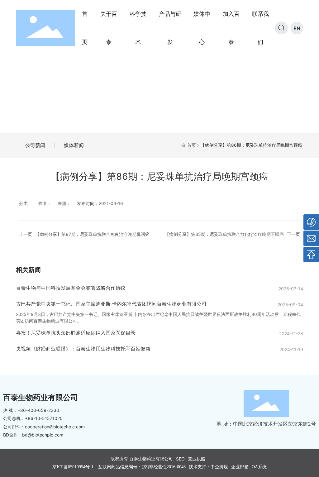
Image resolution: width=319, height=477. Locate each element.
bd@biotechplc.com (42, 434)
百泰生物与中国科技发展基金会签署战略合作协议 (71, 288)
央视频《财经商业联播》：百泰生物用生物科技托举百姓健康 (83, 349)
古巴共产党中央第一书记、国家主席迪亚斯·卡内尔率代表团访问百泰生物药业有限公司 (111, 304)
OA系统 (259, 467)
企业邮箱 (240, 467)
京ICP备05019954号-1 (72, 467)
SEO (180, 458)
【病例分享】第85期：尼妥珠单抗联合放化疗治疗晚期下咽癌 (224, 234)
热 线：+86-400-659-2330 (31, 410)
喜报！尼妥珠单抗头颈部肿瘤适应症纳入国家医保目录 (76, 333)
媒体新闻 (74, 145)
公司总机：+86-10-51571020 (33, 418)
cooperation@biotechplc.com (55, 426)
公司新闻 (35, 145)
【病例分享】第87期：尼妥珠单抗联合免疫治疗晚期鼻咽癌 (92, 234)
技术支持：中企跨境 (208, 467)
